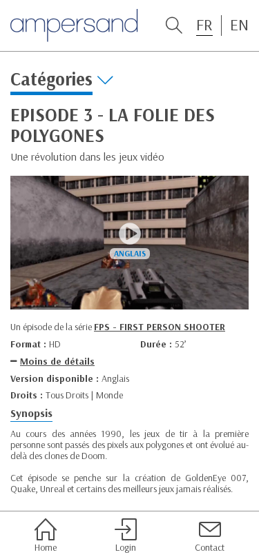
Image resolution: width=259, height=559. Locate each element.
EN (239, 24)
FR (204, 24)
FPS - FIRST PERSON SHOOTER (159, 327)
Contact (209, 547)
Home (46, 547)
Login (125, 547)
